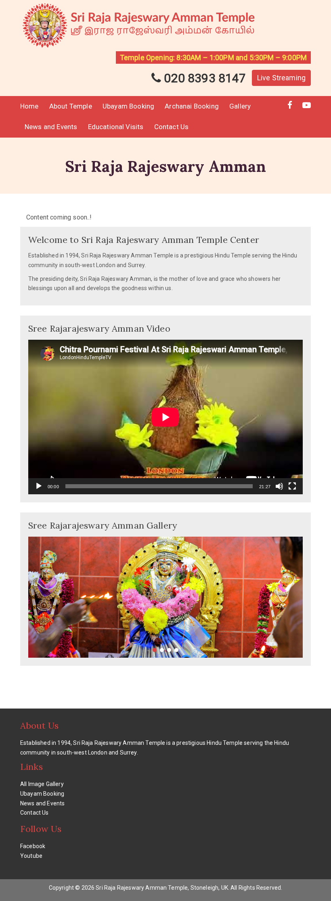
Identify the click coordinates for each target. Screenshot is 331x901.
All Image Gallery (42, 784)
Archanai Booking (192, 106)
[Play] (39, 486)
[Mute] (279, 486)
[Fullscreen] (292, 486)
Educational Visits (116, 127)
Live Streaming (281, 77)
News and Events (51, 127)
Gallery (240, 106)
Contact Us (171, 127)
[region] (165, 597)
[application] (165, 417)
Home (29, 106)
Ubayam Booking (128, 106)
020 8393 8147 (203, 78)
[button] (155, 650)
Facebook (32, 846)
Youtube (31, 856)
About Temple (70, 106)
